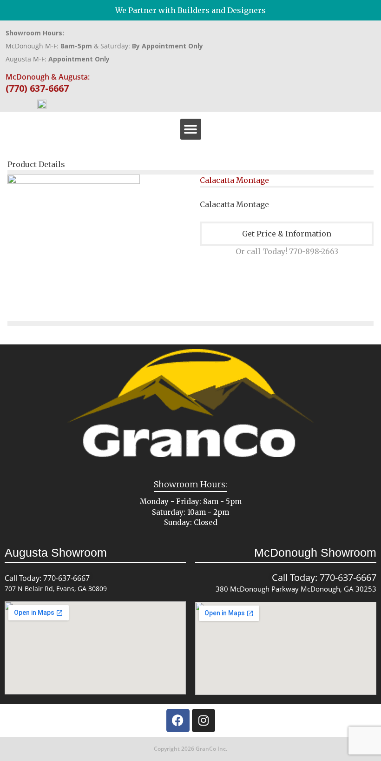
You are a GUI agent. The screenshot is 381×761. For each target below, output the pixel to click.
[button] (190, 129)
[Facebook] (178, 720)
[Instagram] (203, 720)
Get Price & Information (286, 233)
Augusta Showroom (56, 552)
